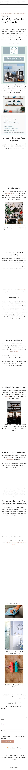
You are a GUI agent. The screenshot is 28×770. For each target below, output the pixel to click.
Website (2, 730)
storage (20, 13)
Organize (15, 13)
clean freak (4, 13)
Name (2, 719)
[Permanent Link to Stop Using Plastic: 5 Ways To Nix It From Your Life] (14, 669)
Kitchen (10, 13)
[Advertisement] (14, 562)
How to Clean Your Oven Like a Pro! (14, 619)
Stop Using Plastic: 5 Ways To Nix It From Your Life (14, 685)
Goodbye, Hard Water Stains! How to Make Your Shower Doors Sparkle (14, 652)
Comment (3, 708)
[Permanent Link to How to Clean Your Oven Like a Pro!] (14, 611)
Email (2, 725)
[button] (14, 6)
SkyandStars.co (16, 765)
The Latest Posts (15, 748)
